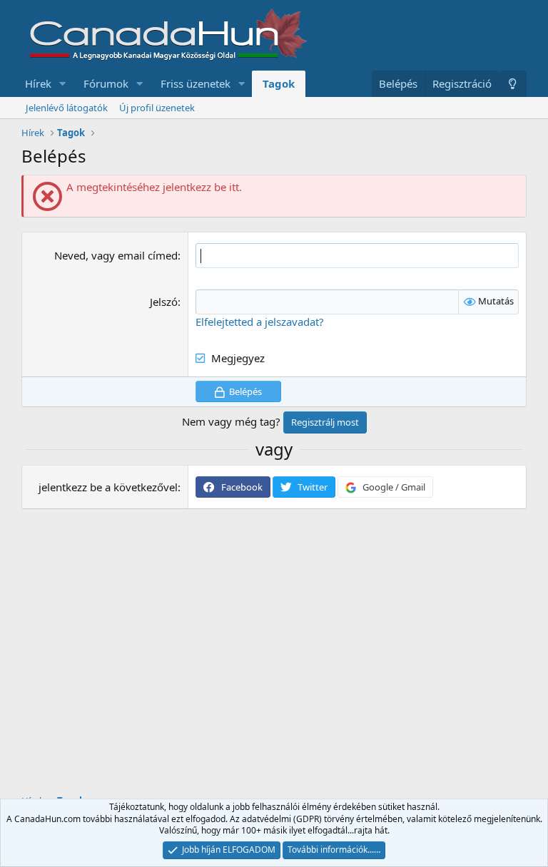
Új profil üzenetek (157, 107)
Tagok (279, 83)
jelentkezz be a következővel (108, 487)
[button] (63, 84)
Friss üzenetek (195, 83)
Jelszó (164, 301)
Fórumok (105, 83)
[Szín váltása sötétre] (513, 84)
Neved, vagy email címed (116, 255)
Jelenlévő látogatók (67, 107)
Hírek (38, 83)
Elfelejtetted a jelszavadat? (260, 321)
